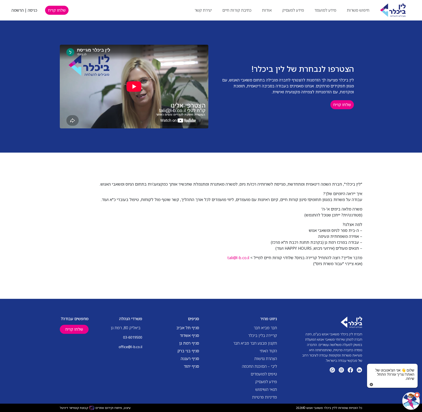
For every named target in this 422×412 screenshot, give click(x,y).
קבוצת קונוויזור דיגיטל (74, 408)
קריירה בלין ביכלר (262, 335)
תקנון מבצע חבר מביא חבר (255, 343)
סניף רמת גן (189, 343)
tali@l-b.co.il (238, 257)
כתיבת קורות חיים (236, 10)
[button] (411, 401)
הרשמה (17, 10)
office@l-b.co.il (130, 346)
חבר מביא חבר (265, 327)
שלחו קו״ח (57, 10)
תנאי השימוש (266, 389)
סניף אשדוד (189, 335)
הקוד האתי (268, 350)
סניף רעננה (190, 358)
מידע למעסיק (293, 10)
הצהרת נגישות (265, 358)
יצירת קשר (203, 10)
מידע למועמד (325, 10)
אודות (267, 10)
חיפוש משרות (358, 10)
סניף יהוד (191, 366)
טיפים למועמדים (264, 374)
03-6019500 (132, 337)
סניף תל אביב (187, 327)
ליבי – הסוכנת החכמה (259, 366)
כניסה (32, 10)
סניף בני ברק (188, 350)
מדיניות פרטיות (264, 397)
